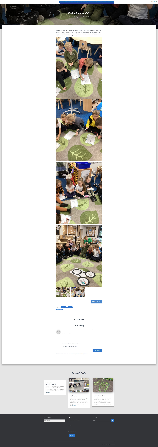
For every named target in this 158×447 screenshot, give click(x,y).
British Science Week (99, 396)
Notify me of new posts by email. (70, 346)
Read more (48, 392)
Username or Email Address (74, 420)
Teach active (73, 396)
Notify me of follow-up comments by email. (72, 343)
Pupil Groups (98, 2)
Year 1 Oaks (70, 307)
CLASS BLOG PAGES (87, 2)
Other (106, 2)
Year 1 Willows (59, 309)
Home (65, 2)
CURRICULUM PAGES (74, 2)
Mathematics (63, 307)
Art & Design (96, 394)
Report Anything (96, 302)
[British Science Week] (103, 385)
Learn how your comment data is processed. (79, 353)
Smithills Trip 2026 (51, 384)
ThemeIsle (112, 444)
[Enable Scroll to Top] (155, 444)
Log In (71, 435)
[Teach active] (79, 385)
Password (70, 426)
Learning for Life (49, 382)
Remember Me (73, 432)
